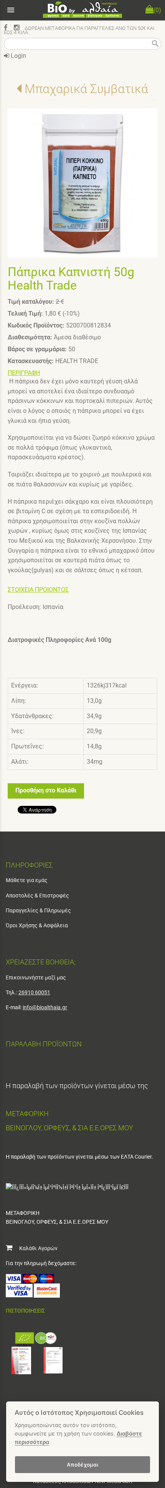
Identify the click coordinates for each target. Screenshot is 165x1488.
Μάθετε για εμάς (27, 880)
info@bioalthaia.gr (45, 1007)
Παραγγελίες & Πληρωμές (38, 910)
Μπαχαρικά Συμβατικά (86, 89)
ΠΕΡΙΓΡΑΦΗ (24, 373)
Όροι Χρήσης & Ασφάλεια (37, 925)
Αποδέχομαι (82, 1465)
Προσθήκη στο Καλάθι (45, 790)
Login (17, 55)
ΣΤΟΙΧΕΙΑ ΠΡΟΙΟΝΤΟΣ (38, 589)
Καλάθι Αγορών (35, 1248)
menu (10, 10)
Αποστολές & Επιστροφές (37, 895)
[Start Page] (82, 10)
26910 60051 (34, 992)
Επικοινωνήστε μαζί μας (36, 977)
